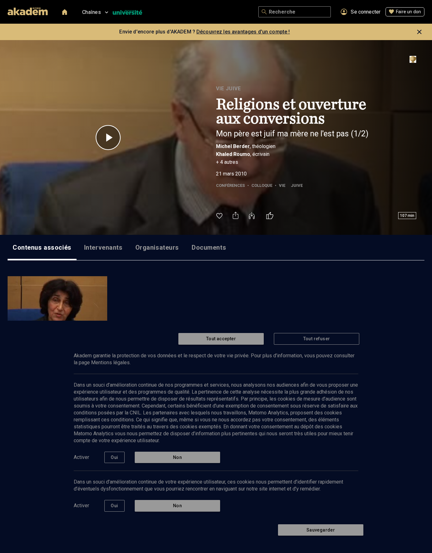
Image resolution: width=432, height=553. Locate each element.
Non (177, 457)
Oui (114, 457)
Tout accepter (221, 338)
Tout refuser (316, 338)
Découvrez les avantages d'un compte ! (243, 32)
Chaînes (91, 12)
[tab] (42, 247)
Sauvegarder (320, 529)
